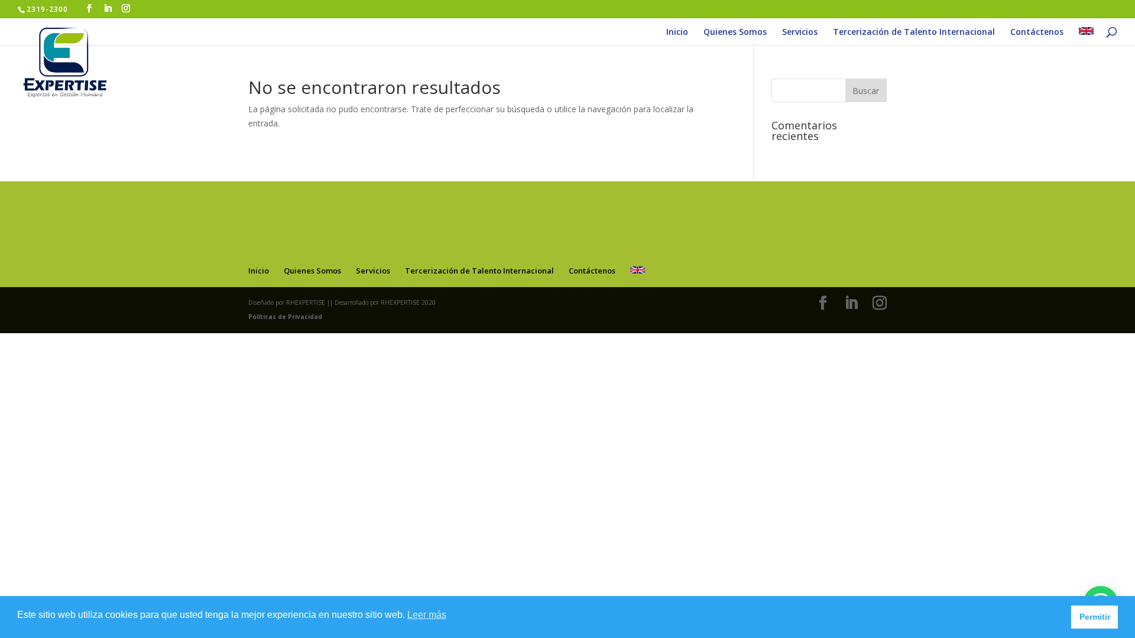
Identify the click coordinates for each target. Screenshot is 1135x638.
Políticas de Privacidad (285, 317)
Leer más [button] (426, 615)
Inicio (677, 32)
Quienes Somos (735, 32)
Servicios (800, 32)
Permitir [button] (1094, 616)
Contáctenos (1036, 32)
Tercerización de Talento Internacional (914, 32)
